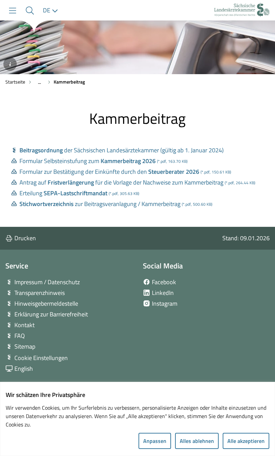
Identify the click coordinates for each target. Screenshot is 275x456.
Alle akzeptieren (246, 441)
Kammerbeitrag (69, 81)
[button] (29, 10)
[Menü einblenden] (12, 10)
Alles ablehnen (197, 441)
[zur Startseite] (242, 10)
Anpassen (154, 441)
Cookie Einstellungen (41, 357)
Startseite (15, 81)
